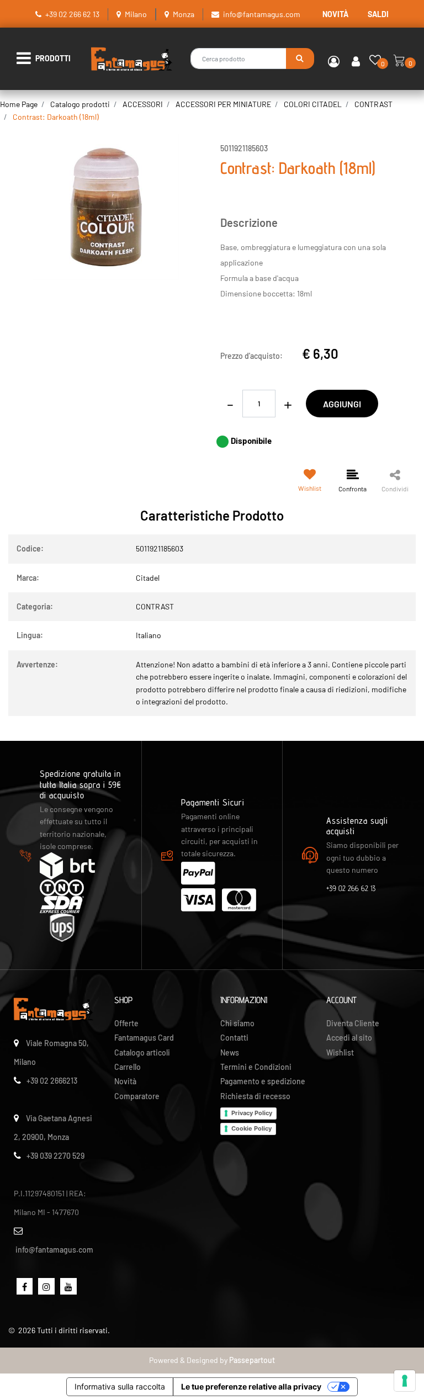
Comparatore (137, 1096)
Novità (125, 1081)
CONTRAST (373, 104)
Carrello (127, 1067)
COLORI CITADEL (313, 104)
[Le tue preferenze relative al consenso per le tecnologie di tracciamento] (404, 1380)
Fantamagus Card (144, 1037)
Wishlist (340, 1052)
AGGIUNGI (342, 404)
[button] (300, 58)
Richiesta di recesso (255, 1096)
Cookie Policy (251, 1128)
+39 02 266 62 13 (72, 14)
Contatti (234, 1037)
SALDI (378, 14)
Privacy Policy (251, 1113)
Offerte (126, 1023)
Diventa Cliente (352, 1023)
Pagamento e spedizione (262, 1081)
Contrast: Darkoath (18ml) (56, 116)
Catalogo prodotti (80, 104)
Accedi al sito (349, 1037)
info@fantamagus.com (261, 14)
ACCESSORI (143, 104)
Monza (183, 14)
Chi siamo (237, 1023)
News (229, 1052)
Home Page (19, 104)
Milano (136, 14)
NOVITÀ (335, 14)
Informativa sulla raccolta (120, 1386)
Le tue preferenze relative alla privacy (251, 1386)
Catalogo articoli (142, 1052)
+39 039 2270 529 (55, 1155)
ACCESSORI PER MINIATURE (223, 104)
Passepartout (252, 1360)
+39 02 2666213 (51, 1080)
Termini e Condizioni (256, 1067)
